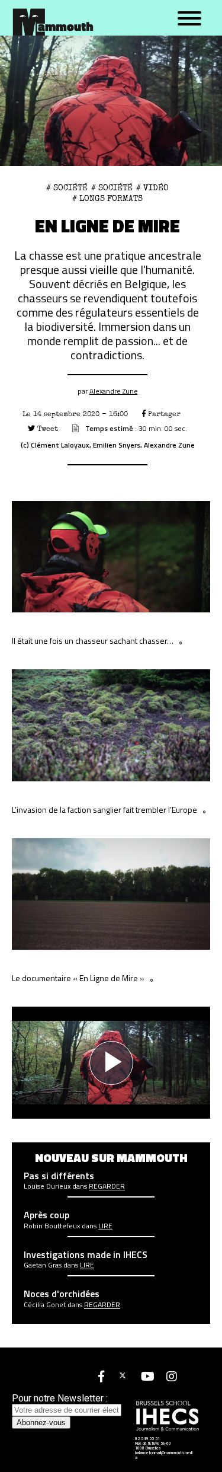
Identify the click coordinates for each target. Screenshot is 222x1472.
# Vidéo (152, 188)
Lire (105, 1226)
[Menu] (189, 19)
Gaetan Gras (43, 1265)
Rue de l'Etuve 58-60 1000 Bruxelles (153, 1446)
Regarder (107, 1186)
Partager (163, 414)
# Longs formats (107, 198)
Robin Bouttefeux (52, 1226)
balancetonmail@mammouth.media (163, 1455)
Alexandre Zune (113, 391)
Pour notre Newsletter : (60, 1398)
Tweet (46, 428)
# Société (112, 188)
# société (67, 188)
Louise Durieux (47, 1186)
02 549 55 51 (147, 1438)
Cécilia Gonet (45, 1305)
